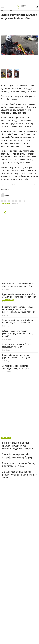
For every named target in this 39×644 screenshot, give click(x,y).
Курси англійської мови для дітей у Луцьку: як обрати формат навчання (19, 295)
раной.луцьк (5, 190)
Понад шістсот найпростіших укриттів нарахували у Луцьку (16, 356)
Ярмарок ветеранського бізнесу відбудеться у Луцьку (17, 345)
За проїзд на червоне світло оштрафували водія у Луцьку (15, 367)
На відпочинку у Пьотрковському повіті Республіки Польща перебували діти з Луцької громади (18, 309)
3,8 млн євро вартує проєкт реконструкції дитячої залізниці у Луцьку (17, 333)
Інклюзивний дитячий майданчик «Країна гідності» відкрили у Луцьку (18, 284)
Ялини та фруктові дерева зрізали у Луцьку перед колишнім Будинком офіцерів (17, 445)
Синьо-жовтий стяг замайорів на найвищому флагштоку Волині (17, 321)
